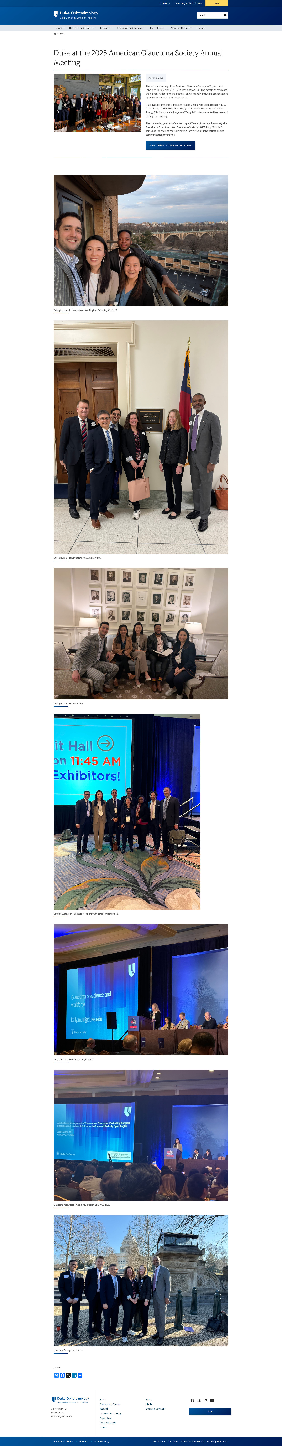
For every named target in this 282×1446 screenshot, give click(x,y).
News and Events (180, 28)
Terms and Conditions (155, 1408)
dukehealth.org (101, 1441)
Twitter (148, 1399)
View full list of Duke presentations (170, 145)
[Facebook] (192, 1400)
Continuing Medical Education (189, 3)
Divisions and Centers (81, 28)
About (58, 28)
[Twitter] (199, 1400)
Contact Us (165, 3)
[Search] (225, 15)
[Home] (76, 14)
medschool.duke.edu (64, 1441)
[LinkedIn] (212, 1400)
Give (217, 3)
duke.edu (83, 1441)
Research (105, 28)
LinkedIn (148, 1404)
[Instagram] (205, 1400)
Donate (201, 28)
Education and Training (130, 28)
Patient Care (157, 28)
